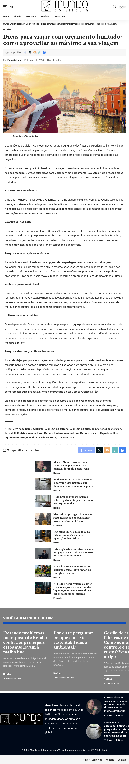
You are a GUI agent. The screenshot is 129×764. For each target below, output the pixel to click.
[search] (114, 6)
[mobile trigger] (5, 6)
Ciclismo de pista (80, 428)
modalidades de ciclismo (41, 437)
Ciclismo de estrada (57, 428)
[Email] (35, 52)
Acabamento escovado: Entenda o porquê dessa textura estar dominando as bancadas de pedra (73, 483)
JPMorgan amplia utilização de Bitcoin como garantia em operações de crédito (71, 535)
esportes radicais (15, 437)
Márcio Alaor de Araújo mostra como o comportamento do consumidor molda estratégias (71, 465)
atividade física (22, 428)
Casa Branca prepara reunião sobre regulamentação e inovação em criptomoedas (73, 500)
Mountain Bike (66, 437)
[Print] (44, 52)
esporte (94, 433)
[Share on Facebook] (25, 52)
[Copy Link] (39, 52)
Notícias (7, 29)
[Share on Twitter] (30, 52)
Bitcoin (56, 543)
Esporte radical (109, 433)
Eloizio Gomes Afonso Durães (35, 433)
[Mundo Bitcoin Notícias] (64, 6)
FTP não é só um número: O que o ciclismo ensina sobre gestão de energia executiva (73, 570)
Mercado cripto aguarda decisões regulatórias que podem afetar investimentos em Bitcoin (73, 517)
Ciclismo (38, 428)
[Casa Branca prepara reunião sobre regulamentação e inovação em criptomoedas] (43, 501)
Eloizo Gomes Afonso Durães (71, 433)
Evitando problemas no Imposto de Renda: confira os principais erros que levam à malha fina (25, 642)
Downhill (10, 433)
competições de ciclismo (106, 428)
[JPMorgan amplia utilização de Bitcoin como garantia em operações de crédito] (43, 536)
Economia (57, 525)
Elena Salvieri (14, 60)
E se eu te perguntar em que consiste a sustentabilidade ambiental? (73, 640)
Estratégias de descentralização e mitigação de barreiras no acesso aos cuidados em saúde (73, 552)
